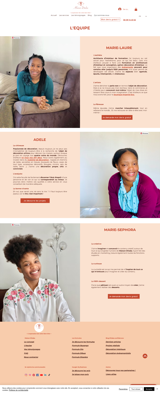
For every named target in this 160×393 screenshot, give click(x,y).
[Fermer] (157, 389)
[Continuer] (145, 356)
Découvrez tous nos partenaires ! (121, 370)
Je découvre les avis (81, 371)
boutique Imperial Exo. (124, 94)
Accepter (149, 389)
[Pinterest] (34, 375)
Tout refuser (135, 389)
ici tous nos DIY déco (32, 158)
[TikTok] (49, 375)
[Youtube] (41, 375)
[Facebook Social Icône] (37, 375)
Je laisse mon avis (80, 374)
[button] (136, 9)
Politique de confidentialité (18, 390)
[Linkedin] (45, 375)
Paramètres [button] (123, 389)
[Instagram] (26, 375)
